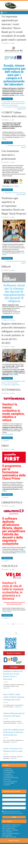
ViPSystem (16, 840)
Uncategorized (9, 783)
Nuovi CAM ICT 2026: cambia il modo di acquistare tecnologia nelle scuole (13, 697)
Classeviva (12, 320)
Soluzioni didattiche (21, 194)
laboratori (17, 101)
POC (7, 105)
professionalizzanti (13, 105)
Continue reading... (7, 98)
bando (4, 101)
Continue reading (20, 95)
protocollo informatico (15, 381)
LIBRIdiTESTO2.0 (11, 502)
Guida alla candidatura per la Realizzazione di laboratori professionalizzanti (13, 732)
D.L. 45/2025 (6, 381)
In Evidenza (15, 107)
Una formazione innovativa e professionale (10, 155)
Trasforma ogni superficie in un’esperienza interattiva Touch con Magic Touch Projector (13, 206)
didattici (9, 101)
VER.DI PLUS (9, 565)
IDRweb (6, 266)
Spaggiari (7, 779)
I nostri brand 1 (9, 772)
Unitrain (7, 785)
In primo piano (22, 107)
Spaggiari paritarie (21, 108)
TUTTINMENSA (11, 389)
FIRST (5, 445)
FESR (12, 101)
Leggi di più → (6, 688)
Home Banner (8, 107)
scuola (8, 383)
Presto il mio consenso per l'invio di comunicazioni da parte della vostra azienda (12, 812)
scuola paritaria (14, 383)
